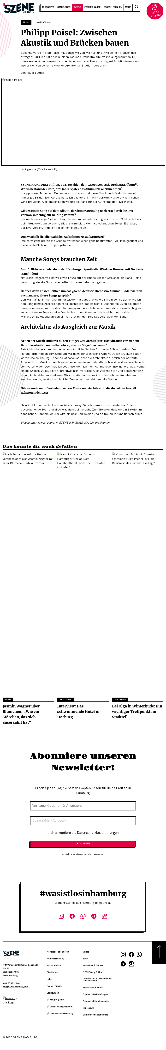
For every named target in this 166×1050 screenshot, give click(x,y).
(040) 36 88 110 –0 (11, 983)
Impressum (88, 1008)
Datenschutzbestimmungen (96, 1001)
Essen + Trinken (54, 986)
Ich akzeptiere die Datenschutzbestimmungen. (84, 833)
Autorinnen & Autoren (93, 966)
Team (85, 959)
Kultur (49, 979)
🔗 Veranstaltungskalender (60, 1007)
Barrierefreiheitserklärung (95, 1015)
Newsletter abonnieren (58, 952)
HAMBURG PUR (54, 966)
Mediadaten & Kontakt (93, 988)
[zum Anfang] (159, 952)
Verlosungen (53, 993)
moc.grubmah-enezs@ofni (15, 987)
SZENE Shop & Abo (92, 972)
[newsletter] (104, 917)
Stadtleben (65, 699)
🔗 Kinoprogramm (55, 1000)
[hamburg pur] (11, 1002)
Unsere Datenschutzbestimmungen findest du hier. (83, 854)
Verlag (86, 952)
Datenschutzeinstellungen (95, 995)
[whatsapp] (82, 917)
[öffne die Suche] (137, 7)
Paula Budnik (35, 73)
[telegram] (94, 917)
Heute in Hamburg (55, 959)
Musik (26, 22)
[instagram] (61, 917)
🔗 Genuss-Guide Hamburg (60, 1014)
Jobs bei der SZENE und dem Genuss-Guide (97, 980)
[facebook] (72, 917)
